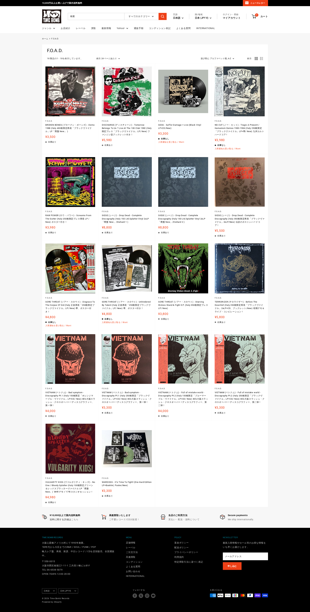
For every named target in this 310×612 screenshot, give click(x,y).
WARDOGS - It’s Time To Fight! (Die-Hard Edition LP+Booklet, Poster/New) (127, 484)
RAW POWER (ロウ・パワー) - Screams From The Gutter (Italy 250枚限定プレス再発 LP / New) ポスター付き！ (68, 218)
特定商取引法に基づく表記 (188, 562)
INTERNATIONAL (205, 28)
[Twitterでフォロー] (141, 595)
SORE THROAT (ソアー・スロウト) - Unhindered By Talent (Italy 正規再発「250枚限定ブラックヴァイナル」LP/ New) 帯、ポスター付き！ (126, 305)
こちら (74, 519)
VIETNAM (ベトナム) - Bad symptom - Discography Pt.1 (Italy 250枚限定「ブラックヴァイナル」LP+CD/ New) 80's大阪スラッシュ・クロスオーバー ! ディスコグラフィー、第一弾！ (127, 397)
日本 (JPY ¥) (65, 591)
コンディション (134, 562)
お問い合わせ (133, 571)
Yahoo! (121, 28)
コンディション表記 (159, 28)
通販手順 (138, 28)
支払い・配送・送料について (183, 519)
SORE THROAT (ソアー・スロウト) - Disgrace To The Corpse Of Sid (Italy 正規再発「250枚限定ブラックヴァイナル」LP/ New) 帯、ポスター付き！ (70, 307)
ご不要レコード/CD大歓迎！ (124, 519)
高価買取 (130, 557)
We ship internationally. (241, 519)
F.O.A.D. (55, 39)
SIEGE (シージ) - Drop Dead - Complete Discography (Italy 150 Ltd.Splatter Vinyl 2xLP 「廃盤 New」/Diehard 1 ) (125, 218)
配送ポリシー (181, 547)
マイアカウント (232, 17)
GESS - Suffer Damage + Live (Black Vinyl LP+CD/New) (179, 126)
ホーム (45, 39)
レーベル (80, 28)
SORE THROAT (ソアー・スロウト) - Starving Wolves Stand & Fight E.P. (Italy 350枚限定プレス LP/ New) (183, 305)
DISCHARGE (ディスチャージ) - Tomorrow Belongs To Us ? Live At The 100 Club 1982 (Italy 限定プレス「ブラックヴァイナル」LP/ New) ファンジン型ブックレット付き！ (127, 130)
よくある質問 (183, 28)
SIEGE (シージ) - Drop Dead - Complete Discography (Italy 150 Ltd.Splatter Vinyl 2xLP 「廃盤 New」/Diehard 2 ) (181, 218)
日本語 (47, 591)
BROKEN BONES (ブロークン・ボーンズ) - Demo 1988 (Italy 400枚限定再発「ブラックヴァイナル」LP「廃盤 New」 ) (70, 128)
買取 (93, 28)
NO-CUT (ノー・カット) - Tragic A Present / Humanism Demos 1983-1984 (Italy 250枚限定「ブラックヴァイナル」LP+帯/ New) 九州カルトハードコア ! (239, 130)
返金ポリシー (181, 542)
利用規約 (179, 557)
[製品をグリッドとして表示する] (256, 58)
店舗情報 (130, 542)
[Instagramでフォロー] (147, 595)
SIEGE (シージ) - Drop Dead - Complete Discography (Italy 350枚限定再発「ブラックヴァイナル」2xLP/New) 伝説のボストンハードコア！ (240, 220)
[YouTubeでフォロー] (153, 595)
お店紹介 (65, 28)
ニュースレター (257, 3)
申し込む (232, 566)
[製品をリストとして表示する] (261, 58)
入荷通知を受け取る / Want (171, 142)
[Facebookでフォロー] (135, 595)
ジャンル (47, 28)
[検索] (163, 16)
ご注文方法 (132, 552)
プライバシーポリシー (186, 552)
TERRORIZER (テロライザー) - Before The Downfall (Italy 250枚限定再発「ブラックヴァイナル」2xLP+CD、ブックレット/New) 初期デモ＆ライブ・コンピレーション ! (239, 307)
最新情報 (106, 28)
